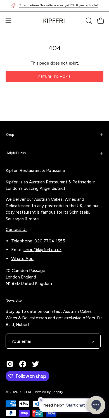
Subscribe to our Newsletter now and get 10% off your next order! (58, 5)
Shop (10, 135)
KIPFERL (26, 392)
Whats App (22, 258)
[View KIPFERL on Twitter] (35, 364)
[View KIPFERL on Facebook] (22, 364)
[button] (88, 21)
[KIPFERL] (54, 21)
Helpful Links (16, 153)
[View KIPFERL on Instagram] (10, 364)
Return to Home (54, 77)
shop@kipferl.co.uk (42, 249)
